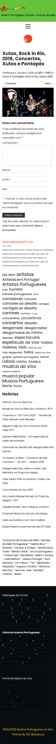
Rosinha (7, 548)
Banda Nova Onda (32, 637)
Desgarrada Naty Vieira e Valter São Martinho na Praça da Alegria (24, 470)
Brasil (35, 294)
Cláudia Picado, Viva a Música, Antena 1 (25, 507)
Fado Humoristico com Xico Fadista (23, 520)
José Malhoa (12, 559)
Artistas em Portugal (20, 279)
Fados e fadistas (39, 608)
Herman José (23, 570)
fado (22, 347)
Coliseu (35, 314)
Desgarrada (20, 608)
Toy (32, 563)
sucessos (35, 617)
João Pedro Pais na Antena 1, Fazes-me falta (26, 481)
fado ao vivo (35, 347)
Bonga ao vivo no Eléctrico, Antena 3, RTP (27, 409)
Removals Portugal (23, 654)
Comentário (10, 143)
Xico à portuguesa (41, 551)
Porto (17, 386)
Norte (7, 386)
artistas (25, 274)
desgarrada (12, 328)
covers (6, 608)
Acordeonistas (37, 595)
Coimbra (25, 313)
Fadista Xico (37, 544)
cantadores (12, 299)
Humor (17, 613)
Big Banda (43, 563)
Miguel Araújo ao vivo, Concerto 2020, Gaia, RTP (25, 428)
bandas (16, 289)
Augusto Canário (26, 566)
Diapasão (8, 566)
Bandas (38, 570)
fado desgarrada (12, 352)
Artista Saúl (11, 555)
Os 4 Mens (21, 563)
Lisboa (8, 361)
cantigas (44, 303)
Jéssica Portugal (32, 559)
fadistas (9, 347)
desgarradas (35, 328)
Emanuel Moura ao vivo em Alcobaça (24, 513)
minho (21, 361)
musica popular (18, 376)
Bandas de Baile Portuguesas (26, 542)
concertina (10, 318)
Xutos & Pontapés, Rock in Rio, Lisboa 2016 (27, 76)
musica (34, 361)
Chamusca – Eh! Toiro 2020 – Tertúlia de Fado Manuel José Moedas (26, 417)
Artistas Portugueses (24, 284)
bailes (17, 599)
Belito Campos (45, 555)
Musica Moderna (33, 613)
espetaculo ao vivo (20, 342)
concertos (12, 323)
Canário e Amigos (25, 548)
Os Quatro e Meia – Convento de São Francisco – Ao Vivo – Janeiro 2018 (24, 460)
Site (4, 189)
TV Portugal (45, 654)
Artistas (7, 574)
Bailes (17, 574)
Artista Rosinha (43, 641)
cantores (10, 313)
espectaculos (27, 337)
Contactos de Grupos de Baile (20, 540)
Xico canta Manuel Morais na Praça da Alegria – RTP (25, 498)
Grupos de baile (22, 641)
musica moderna (11, 371)
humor (44, 357)
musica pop (21, 617)
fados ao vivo (43, 352)
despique (7, 337)
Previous (9, 83)
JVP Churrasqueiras (16, 659)
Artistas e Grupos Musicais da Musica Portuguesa (23, 683)
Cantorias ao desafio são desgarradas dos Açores (28, 449)
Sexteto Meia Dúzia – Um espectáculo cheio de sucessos (25, 438)
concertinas (31, 318)
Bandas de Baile (27, 621)
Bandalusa (27, 555)
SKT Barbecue (35, 734)
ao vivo (8, 274)
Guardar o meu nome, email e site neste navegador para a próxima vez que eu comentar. (27, 203)
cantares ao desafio (19, 303)
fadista (47, 342)
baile (5, 289)
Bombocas (34, 645)
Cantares (30, 299)
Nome (7, 170)
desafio (30, 323)
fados (28, 352)
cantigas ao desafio (19, 308)
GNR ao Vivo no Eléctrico (17, 402)
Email (6, 179)
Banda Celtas (20, 551)
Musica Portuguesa (23, 381)
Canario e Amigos (15, 645)
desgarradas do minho (22, 332)
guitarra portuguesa (26, 357)
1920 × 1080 (44, 73)
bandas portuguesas (17, 294)
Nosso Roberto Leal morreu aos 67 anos (26, 526)
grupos (7, 357)
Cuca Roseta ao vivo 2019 (17, 490)
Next (49, 83)
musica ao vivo (19, 366)
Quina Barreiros (24, 650)
